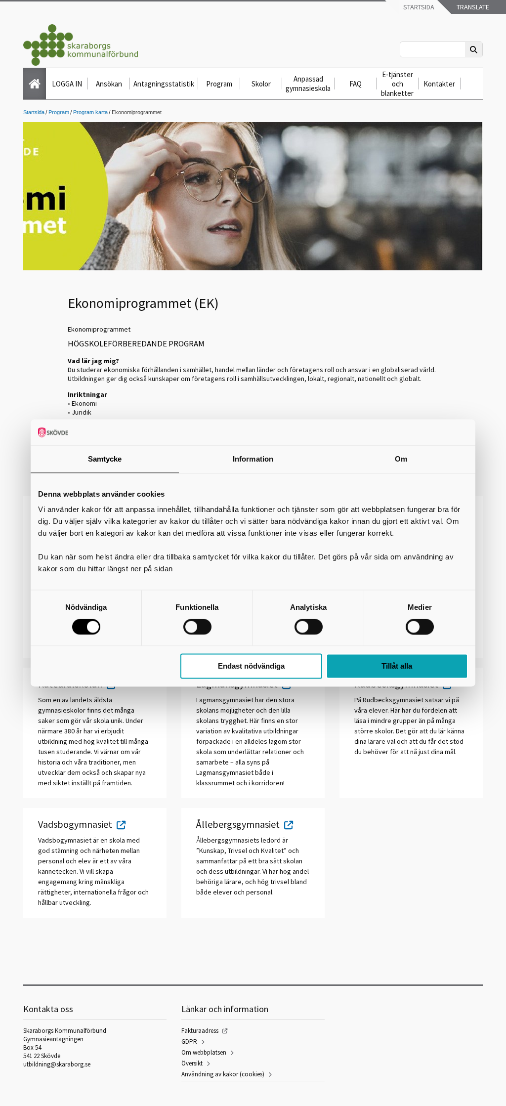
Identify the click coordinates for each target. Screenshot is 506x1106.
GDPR (189, 1041)
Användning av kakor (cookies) (222, 1074)
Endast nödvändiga (251, 666)
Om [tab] (401, 459)
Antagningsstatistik (163, 83)
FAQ (355, 83)
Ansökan (109, 83)
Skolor (261, 83)
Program (219, 83)
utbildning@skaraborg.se (56, 1064)
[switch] (197, 627)
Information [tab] (253, 459)
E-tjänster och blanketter (397, 84)
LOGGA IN (67, 83)
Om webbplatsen (203, 1052)
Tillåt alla (396, 666)
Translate (472, 6)
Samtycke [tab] (105, 459)
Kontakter (439, 83)
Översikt (192, 1063)
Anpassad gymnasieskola (308, 83)
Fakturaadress (199, 1030)
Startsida (418, 6)
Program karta (90, 112)
